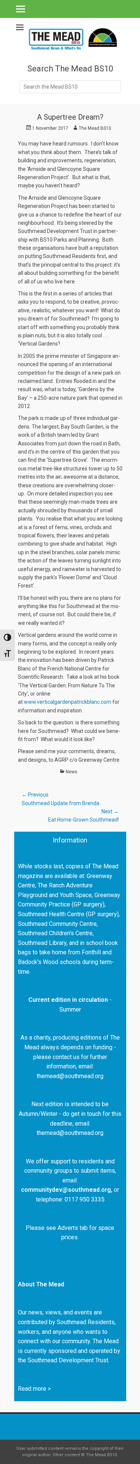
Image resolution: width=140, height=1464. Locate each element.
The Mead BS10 (95, 128)
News (71, 771)
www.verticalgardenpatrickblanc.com (67, 702)
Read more (32, 1388)
